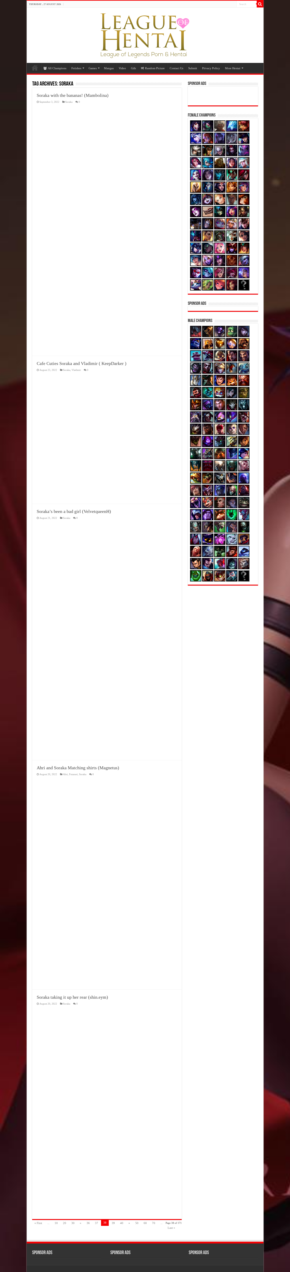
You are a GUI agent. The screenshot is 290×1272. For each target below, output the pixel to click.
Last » (171, 1227)
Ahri (65, 774)
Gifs (133, 68)
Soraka (68, 101)
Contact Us (176, 68)
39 (113, 1223)
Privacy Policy (211, 68)
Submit (192, 68)
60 (145, 1223)
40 (121, 1223)
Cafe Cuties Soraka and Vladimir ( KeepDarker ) (81, 363)
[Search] (260, 4)
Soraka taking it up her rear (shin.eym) (72, 997)
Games (93, 68)
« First (38, 1223)
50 (136, 1223)
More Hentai (232, 68)
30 (73, 1223)
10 (56, 1223)
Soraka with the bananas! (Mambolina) (73, 95)
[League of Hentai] (145, 34)
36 (88, 1223)
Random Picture (155, 68)
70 (153, 1223)
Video (122, 68)
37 (96, 1223)
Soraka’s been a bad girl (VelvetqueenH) (74, 511)
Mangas (109, 68)
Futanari (73, 774)
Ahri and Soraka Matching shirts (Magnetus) (78, 767)
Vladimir (76, 370)
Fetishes (76, 68)
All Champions (57, 68)
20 (64, 1223)
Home (35, 67)
